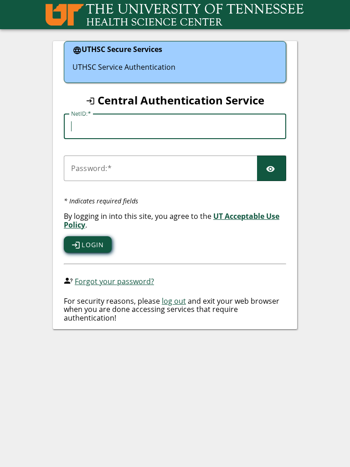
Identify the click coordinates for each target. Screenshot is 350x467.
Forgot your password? (114, 281)
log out (174, 301)
